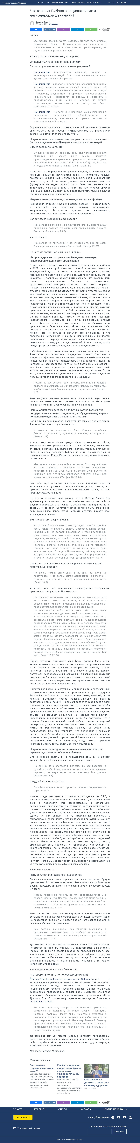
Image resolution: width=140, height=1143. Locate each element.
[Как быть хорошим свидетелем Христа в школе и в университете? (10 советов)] (70, 1080)
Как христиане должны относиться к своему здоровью (96, 1082)
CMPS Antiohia (78, 3)
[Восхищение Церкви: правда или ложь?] (43, 1077)
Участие (62, 1109)
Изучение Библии (60, 3)
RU (109, 3)
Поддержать (23, 1117)
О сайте (17, 1109)
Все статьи (43, 3)
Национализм (42, 72)
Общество (53, 24)
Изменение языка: (114, 1109)
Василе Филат (43, 22)
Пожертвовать (94, 3)
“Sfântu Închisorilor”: (42, 1001)
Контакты (40, 1109)
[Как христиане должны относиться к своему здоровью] (96, 1071)
